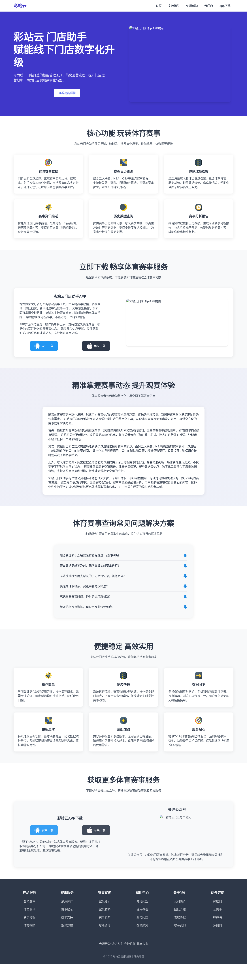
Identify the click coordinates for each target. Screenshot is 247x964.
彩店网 (217, 901)
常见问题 (142, 901)
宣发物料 (104, 909)
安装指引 (174, 6)
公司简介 (180, 901)
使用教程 (142, 909)
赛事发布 (104, 917)
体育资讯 (29, 909)
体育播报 (29, 925)
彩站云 (20, 5)
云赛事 (217, 909)
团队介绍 (180, 909)
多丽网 (217, 925)
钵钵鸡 (217, 917)
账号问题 (142, 917)
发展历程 (180, 917)
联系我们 (180, 925)
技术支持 (67, 917)
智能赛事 (29, 901)
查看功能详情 (67, 93)
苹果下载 (99, 346)
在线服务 (142, 925)
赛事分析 (29, 917)
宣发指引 (104, 901)
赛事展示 (67, 909)
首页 (159, 6)
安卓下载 (47, 346)
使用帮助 (192, 6)
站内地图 (139, 956)
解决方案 (67, 925)
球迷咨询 (104, 925)
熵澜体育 (67, 901)
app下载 (225, 6)
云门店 (208, 6)
